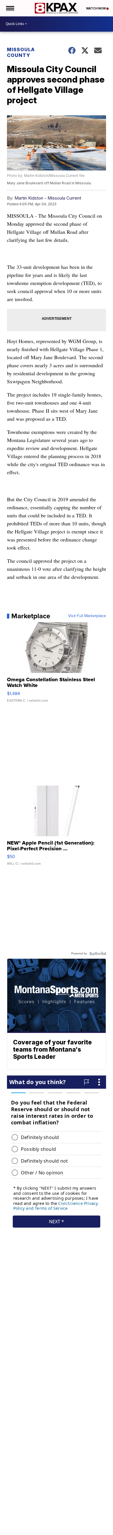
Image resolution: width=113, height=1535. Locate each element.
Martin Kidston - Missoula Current (47, 198)
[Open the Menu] (9, 8)
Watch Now (96, 8)
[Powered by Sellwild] (97, 954)
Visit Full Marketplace (87, 616)
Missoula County (21, 52)
